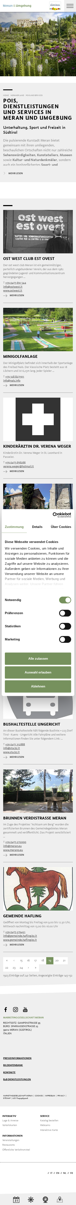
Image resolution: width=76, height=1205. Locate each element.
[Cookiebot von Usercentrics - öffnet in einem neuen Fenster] (53, 515)
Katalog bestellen (49, 1120)
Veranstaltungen (10, 1140)
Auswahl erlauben (38, 672)
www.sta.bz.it (11, 752)
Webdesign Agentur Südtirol (8, 1174)
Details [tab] (37, 527)
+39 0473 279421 (15, 932)
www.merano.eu (13, 850)
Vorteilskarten (9, 1125)
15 (21, 960)
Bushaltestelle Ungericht (31, 724)
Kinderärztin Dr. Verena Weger (37, 446)
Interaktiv (9, 1116)
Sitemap (7, 1098)
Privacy (61, 1096)
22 (6, 967)
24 (21, 967)
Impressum (50, 1096)
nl (64, 1173)
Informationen (12, 1136)
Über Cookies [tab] (61, 527)
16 (28, 960)
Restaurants (8, 1145)
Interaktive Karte (49, 1130)
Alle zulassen (38, 658)
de (44, 1173)
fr (71, 1173)
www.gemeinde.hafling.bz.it (20, 939)
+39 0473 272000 (15, 842)
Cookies (39, 1096)
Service (44, 1116)
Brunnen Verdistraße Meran (34, 818)
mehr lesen (17, 295)
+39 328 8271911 (14, 376)
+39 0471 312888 (15, 744)
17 (35, 960)
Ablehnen (38, 686)
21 (64, 960)
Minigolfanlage (20, 356)
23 (14, 967)
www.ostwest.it (12, 290)
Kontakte (9, 1072)
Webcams (45, 1125)
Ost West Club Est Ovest (28, 259)
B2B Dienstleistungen (17, 1079)
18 (42, 960)
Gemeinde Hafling (22, 916)
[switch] (65, 613)
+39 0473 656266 (15, 462)
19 (50, 960)
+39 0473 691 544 (15, 282)
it (51, 1173)
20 (57, 960)
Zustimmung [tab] (14, 527)
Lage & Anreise (10, 1120)
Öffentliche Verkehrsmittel (16, 1150)
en (57, 1173)
